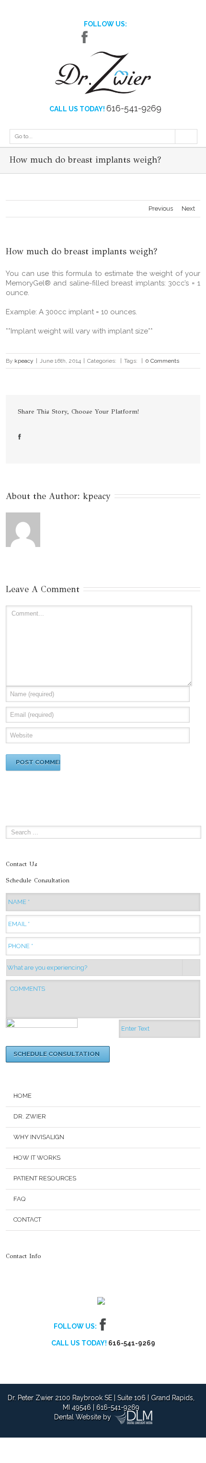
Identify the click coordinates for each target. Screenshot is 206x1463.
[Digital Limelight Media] (132, 1417)
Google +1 (55, 436)
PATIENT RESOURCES (44, 1178)
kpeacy (24, 360)
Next (188, 208)
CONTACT (27, 1219)
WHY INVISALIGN (38, 1137)
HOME (22, 1095)
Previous (161, 208)
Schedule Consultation (56, 1054)
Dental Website (77, 1417)
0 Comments (162, 360)
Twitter (99, 37)
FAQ (19, 1198)
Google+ (117, 37)
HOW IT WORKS (36, 1157)
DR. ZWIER (29, 1116)
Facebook (85, 37)
